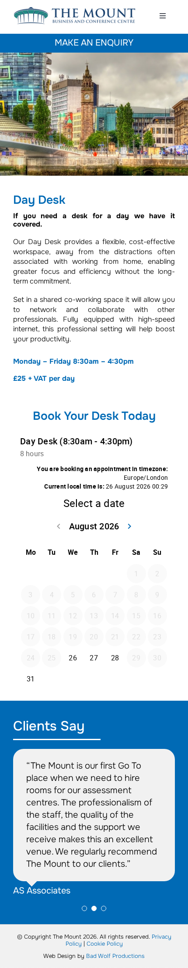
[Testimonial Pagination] (84, 908)
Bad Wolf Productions (115, 956)
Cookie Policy (105, 943)
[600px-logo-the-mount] (74, 9)
